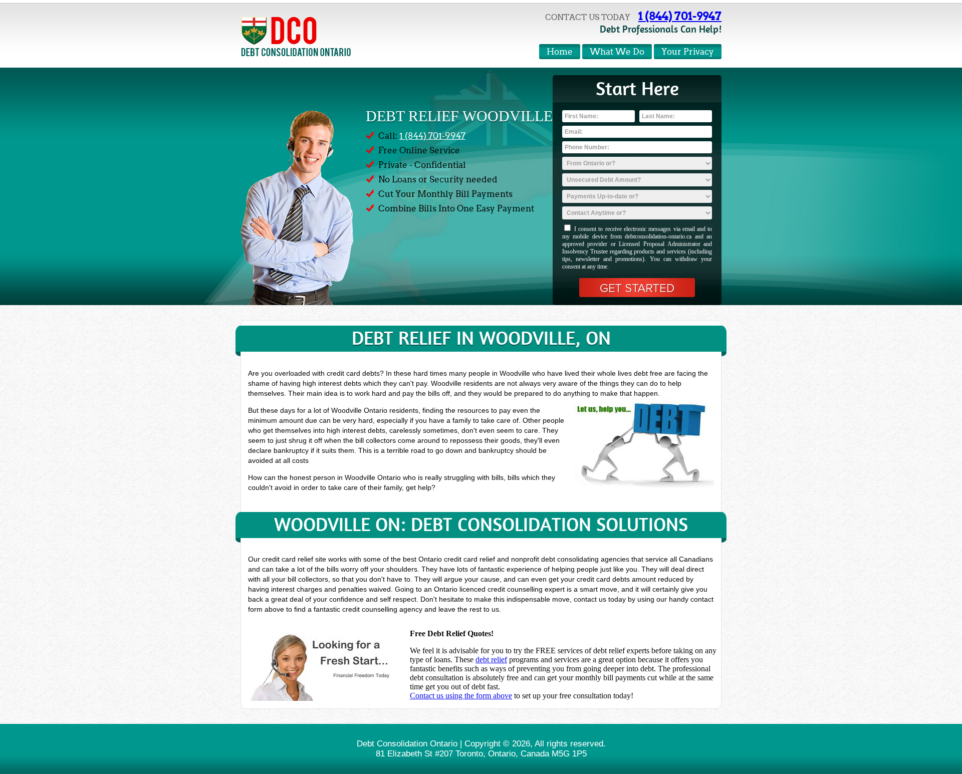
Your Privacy (687, 52)
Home (560, 52)
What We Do (617, 52)
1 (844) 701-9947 (680, 16)
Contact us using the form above (461, 695)
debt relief (491, 659)
